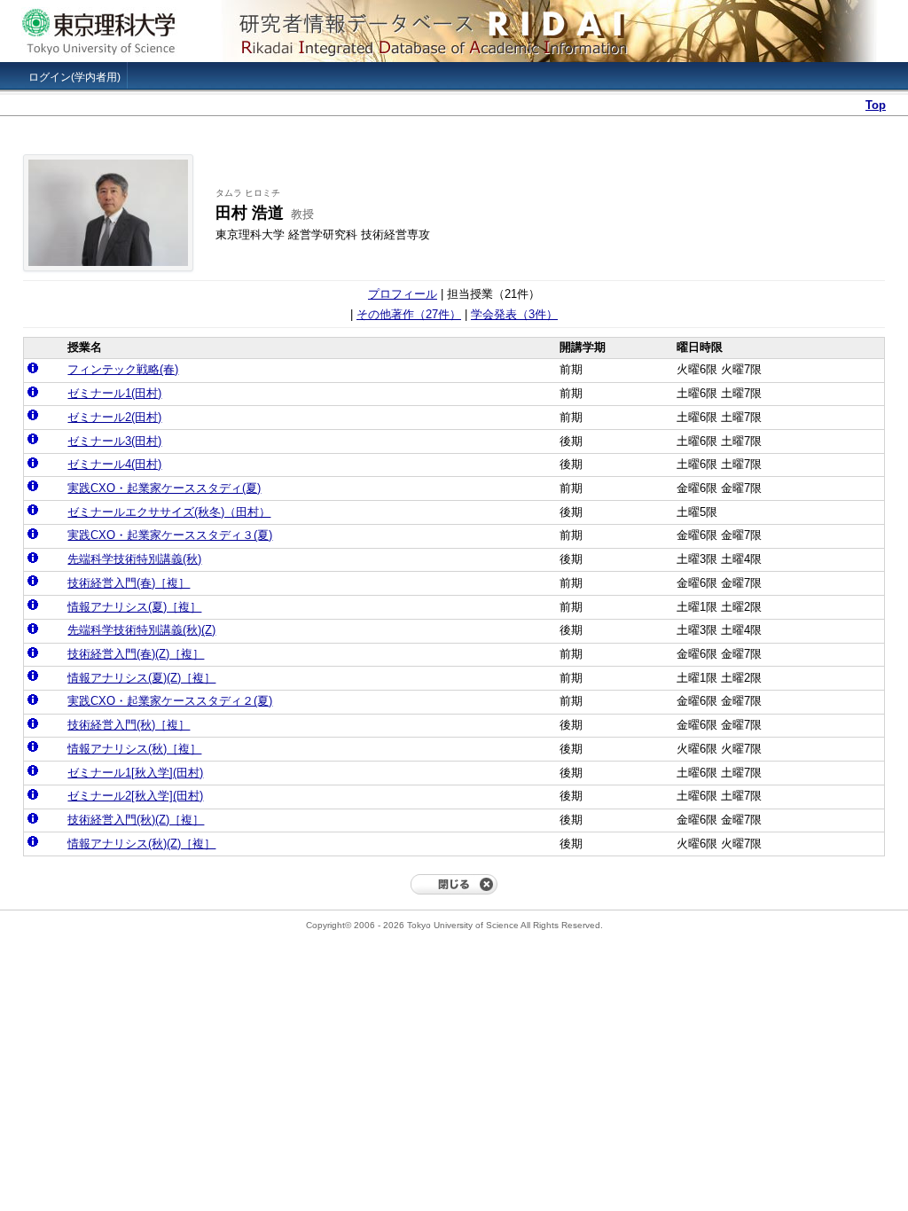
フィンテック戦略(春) (122, 369)
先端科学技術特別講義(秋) (134, 559)
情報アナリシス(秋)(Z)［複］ (141, 843)
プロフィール (402, 294)
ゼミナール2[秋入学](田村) (135, 795)
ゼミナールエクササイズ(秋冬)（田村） (168, 512)
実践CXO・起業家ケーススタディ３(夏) (169, 535)
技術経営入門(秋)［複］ (128, 724)
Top (875, 105)
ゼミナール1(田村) (114, 393)
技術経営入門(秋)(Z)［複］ (135, 819)
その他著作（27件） (408, 314)
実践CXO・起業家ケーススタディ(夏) (164, 488)
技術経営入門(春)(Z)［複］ (135, 653)
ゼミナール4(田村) (114, 464)
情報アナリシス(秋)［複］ (134, 748)
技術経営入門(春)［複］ (128, 583)
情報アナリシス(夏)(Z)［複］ (141, 677)
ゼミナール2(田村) (114, 417)
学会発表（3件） (514, 314)
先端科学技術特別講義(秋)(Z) (141, 630)
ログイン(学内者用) (74, 77)
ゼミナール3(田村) (114, 441)
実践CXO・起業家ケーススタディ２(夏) (169, 700)
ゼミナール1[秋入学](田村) (135, 772)
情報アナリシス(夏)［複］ (134, 606)
